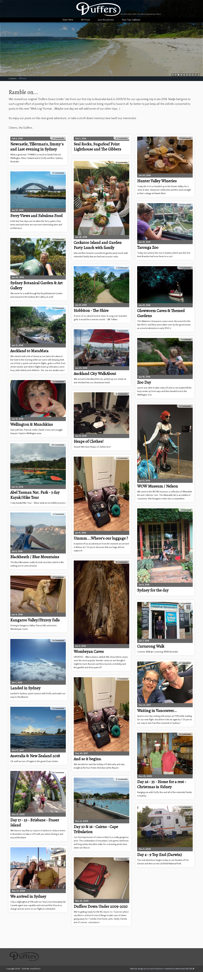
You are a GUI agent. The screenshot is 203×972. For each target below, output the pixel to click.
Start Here (68, 19)
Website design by (146, 969)
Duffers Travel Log (98, 9)
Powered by (178, 969)
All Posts (22, 79)
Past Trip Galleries (131, 19)
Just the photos (106, 19)
